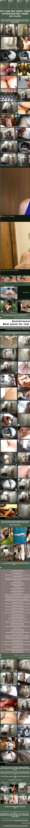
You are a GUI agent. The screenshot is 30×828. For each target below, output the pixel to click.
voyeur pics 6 (8, 333)
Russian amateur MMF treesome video (18, 591)
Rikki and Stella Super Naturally (17, 652)
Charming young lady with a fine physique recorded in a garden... (18, 609)
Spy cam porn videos (10, 329)
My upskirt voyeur (24, 813)
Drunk (24, 19)
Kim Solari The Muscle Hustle (17, 620)
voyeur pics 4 (26, 332)
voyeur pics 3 (21, 332)
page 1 (23, 771)
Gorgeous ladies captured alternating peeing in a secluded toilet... (17, 594)
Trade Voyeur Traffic (26, 822)
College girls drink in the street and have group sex (17, 618)
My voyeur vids (17, 815)
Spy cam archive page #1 (21, 314)
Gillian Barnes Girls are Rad (17, 647)
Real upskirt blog (4, 813)
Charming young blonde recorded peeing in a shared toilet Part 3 (17, 626)
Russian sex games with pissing (17, 650)
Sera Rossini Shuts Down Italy (17, 570)
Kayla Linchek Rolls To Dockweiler (17, 617)
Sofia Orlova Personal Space (17, 585)
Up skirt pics (25, 815)
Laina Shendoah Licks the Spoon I (17, 608)
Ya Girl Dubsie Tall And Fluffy (17, 640)
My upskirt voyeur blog (6, 815)
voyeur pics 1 (10, 332)
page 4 (7, 315)
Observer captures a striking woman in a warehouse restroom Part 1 (17, 603)
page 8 (19, 315)
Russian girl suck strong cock (17, 605)
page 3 (5, 315)
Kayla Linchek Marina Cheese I (17, 646)
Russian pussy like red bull (17, 614)
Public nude (12, 20)
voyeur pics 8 (18, 333)
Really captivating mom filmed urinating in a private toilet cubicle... (17, 579)
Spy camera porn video (21, 825)
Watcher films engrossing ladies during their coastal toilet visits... (18, 606)
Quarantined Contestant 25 (18, 576)
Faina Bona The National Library (17, 582)
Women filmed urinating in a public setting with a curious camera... (17, 574)
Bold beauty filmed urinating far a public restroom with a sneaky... (17, 621)
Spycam (18, 20)
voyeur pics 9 (24, 333)
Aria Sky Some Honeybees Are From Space (17, 615)
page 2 (28, 314)
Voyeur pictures (15, 22)
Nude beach (7, 768)
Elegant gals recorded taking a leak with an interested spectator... (18, 635)
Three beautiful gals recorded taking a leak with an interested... (17, 638)
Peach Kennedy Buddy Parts (17, 643)
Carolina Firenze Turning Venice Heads (17, 588)
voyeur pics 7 (13, 333)
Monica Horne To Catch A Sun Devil (17, 629)
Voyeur (26, 20)
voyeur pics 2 (15, 332)
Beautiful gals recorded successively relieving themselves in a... (17, 599)
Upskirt (22, 20)
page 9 (22, 315)
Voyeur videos (15, 816)
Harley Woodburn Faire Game (17, 602)
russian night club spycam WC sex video (17, 571)
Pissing (6, 20)
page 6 (13, 315)
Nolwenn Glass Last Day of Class (17, 623)
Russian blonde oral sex (17, 573)
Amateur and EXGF (17, 19)
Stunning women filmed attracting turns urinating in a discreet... (17, 649)
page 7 (16, 315)
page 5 (10, 315)
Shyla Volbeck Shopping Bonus (17, 611)
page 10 (25, 315)
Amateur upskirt (14, 813)
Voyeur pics (19, 329)
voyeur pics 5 (2, 333)
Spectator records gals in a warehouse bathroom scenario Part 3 (17, 632)
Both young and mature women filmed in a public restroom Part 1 (17, 597)
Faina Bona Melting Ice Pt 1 (18, 593)
